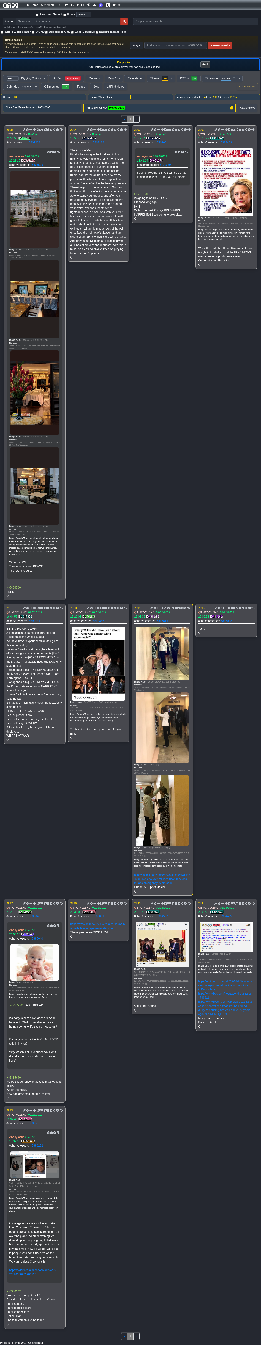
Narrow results (220, 45)
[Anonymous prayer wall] (77, 5)
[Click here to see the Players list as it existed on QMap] (72, 5)
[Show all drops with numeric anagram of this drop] (34, 130)
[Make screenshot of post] (48, 130)
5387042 (226, 620)
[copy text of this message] (50, 130)
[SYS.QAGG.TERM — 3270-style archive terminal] (89, 5)
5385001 (98, 916)
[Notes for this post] (45, 130)
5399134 (34, 620)
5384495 (226, 916)
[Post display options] (24, 130)
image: (136, 45)
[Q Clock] (61, 5)
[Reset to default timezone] (234, 78)
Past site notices (247, 86)
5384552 (162, 916)
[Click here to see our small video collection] (83, 5)
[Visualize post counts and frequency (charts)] (66, 5)
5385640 (37, 938)
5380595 (34, 1123)
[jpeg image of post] (37, 130)
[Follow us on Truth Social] (100, 5)
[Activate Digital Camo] (41, 130)
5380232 (37, 1145)
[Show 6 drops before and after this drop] (30, 130)
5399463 (226, 142)
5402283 (98, 142)
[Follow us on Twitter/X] (107, 5)
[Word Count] (27, 130)
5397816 (162, 620)
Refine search (13, 39)
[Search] (124, 21)
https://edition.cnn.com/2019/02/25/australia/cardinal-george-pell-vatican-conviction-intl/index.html (225, 985)
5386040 (34, 916)
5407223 (34, 142)
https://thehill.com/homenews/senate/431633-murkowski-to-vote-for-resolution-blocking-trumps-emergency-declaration (162, 879)
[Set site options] (114, 5)
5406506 (37, 164)
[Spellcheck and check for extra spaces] (61, 130)
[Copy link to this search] (231, 108)
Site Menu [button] (48, 5)
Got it (205, 64)
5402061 (162, 142)
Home (34, 5)
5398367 (98, 620)
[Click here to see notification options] (94, 5)
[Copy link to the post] (53, 130)
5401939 (165, 164)
